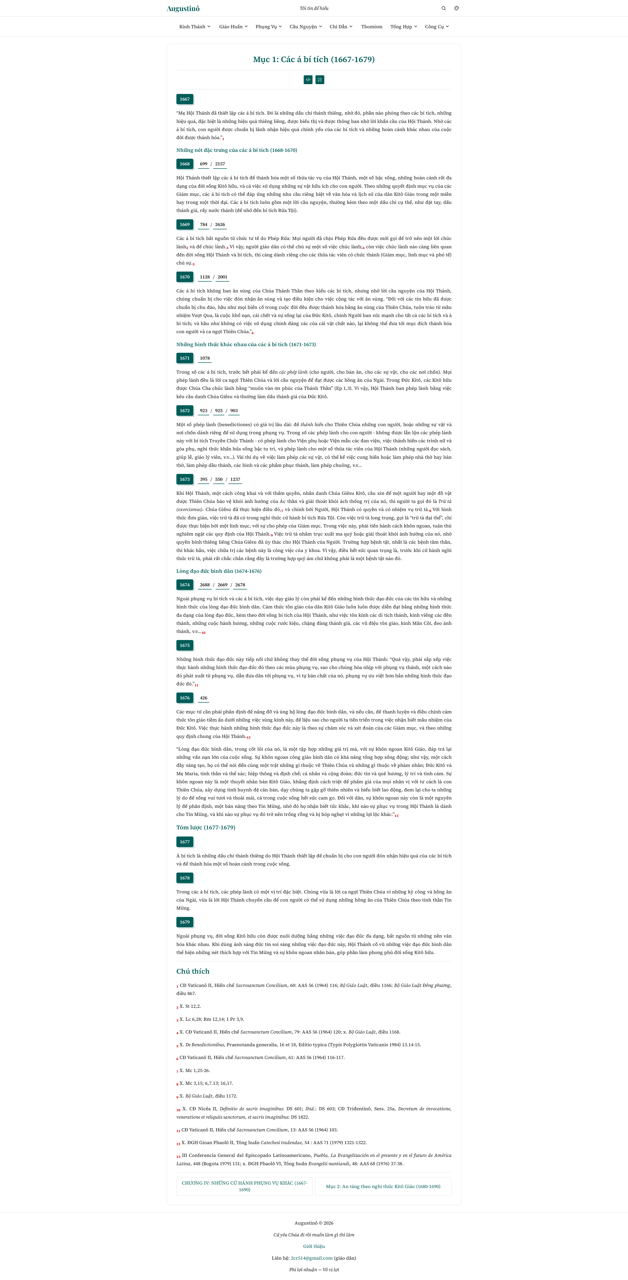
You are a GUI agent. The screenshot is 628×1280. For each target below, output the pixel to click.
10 (203, 632)
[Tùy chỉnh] (456, 8)
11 (196, 685)
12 (248, 737)
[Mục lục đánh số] (308, 79)
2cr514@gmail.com (312, 1258)
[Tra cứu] (443, 8)
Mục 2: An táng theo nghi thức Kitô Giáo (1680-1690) (383, 1186)
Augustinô (183, 8)
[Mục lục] (320, 79)
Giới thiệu (314, 1246)
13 (396, 815)
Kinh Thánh (192, 26)
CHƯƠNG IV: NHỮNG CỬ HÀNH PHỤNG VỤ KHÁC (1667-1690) (244, 1186)
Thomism (371, 26)
